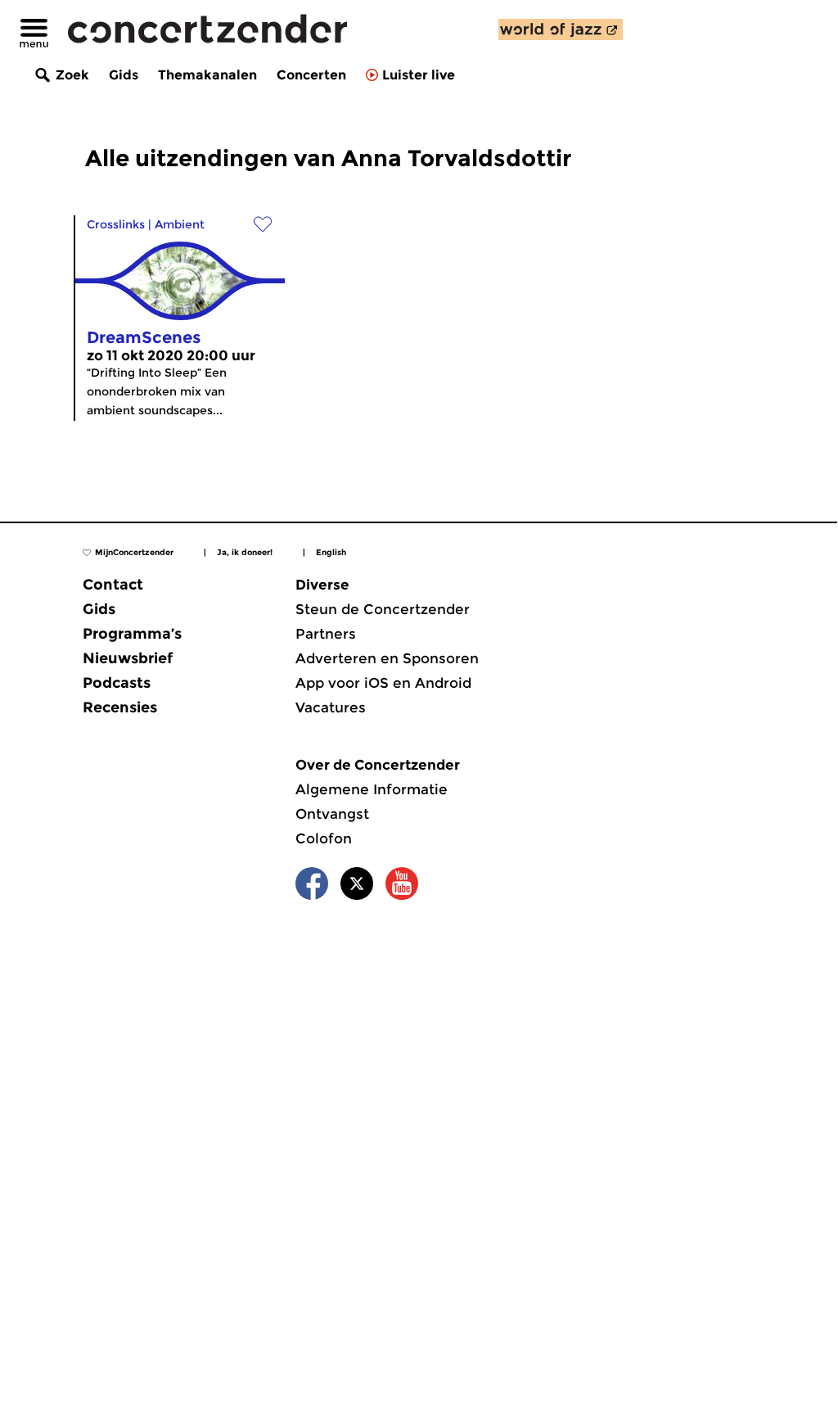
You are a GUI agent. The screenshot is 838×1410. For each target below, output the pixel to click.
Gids (123, 75)
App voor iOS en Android (383, 683)
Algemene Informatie (371, 789)
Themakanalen (207, 75)
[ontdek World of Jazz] (560, 29)
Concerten (311, 75)
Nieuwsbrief (128, 658)
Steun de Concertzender (382, 609)
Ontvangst (332, 814)
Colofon (323, 838)
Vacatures (330, 707)
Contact (113, 585)
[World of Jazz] (560, 29)
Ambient (180, 224)
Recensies (120, 707)
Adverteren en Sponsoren (387, 658)
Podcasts (117, 683)
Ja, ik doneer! (245, 552)
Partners (325, 634)
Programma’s (132, 634)
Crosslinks (116, 224)
